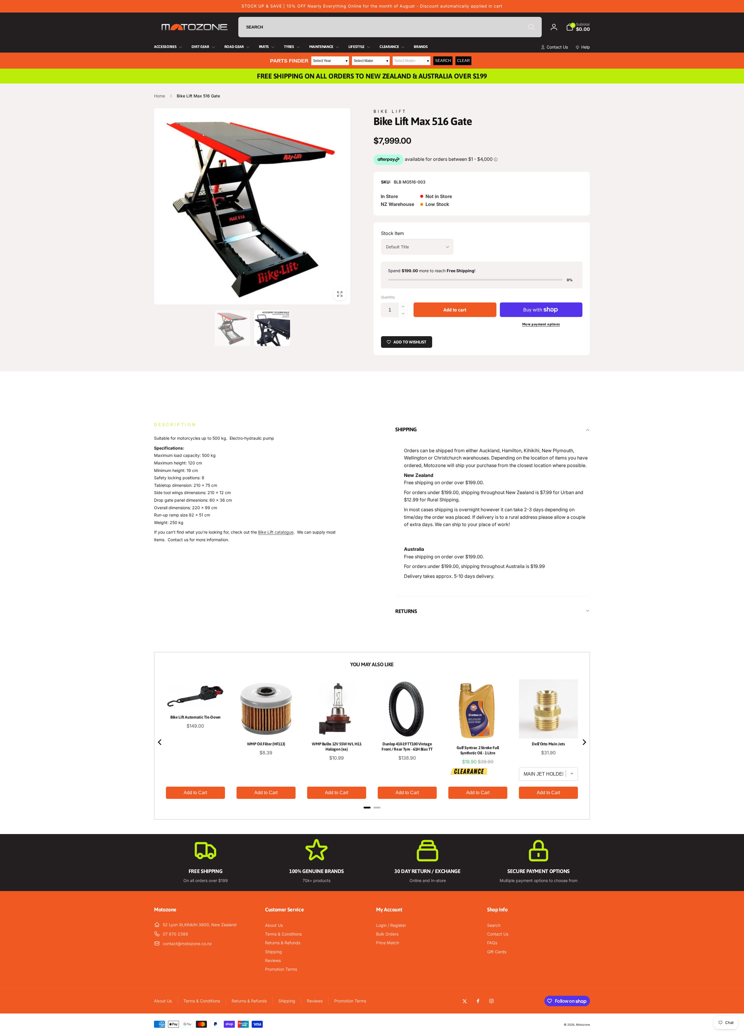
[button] (578, 27)
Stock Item (392, 233)
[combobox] (390, 27)
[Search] (531, 27)
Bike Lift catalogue (276, 532)
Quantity (388, 297)
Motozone (583, 1024)
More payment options (541, 324)
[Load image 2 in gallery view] (272, 328)
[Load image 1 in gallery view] (232, 328)
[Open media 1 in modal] (252, 206)
